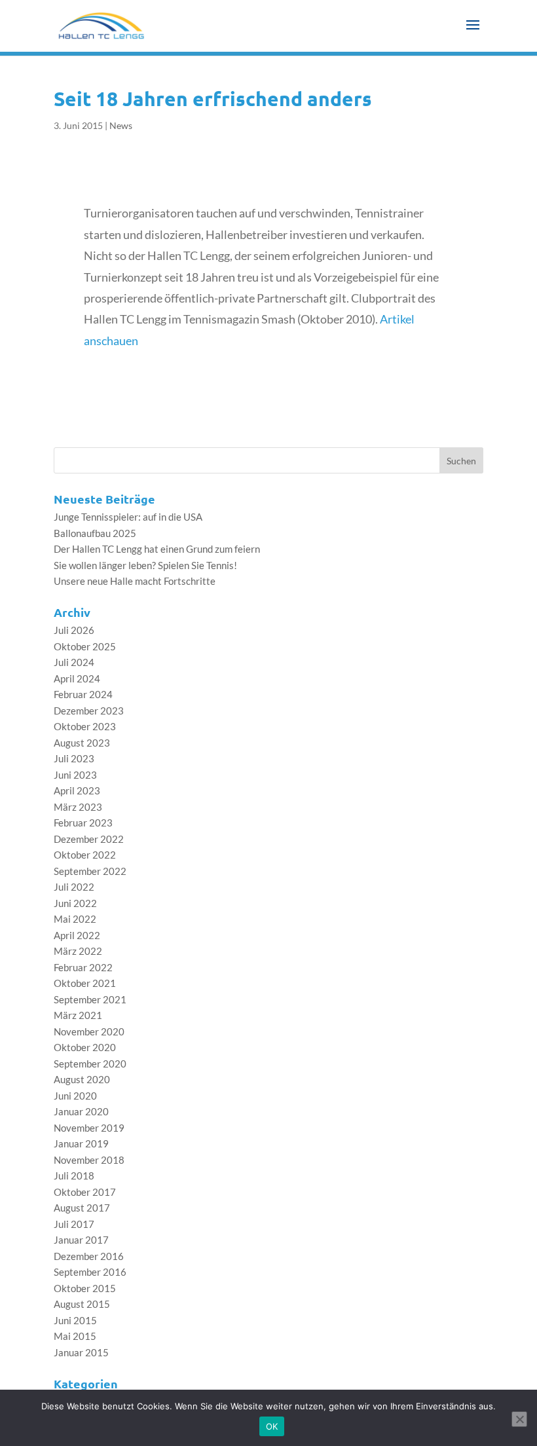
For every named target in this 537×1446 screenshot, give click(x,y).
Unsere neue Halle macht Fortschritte (134, 581)
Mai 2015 (75, 1336)
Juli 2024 (74, 662)
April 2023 (77, 790)
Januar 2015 (81, 1352)
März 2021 (78, 1015)
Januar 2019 (81, 1143)
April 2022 (77, 935)
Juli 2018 (74, 1175)
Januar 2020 (81, 1111)
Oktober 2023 (85, 726)
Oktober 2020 (85, 1047)
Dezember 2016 (89, 1256)
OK (272, 1426)
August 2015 (82, 1304)
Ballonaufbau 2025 (95, 533)
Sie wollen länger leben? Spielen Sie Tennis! (145, 565)
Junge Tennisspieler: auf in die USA (128, 517)
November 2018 (89, 1160)
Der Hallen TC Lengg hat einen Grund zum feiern (157, 549)
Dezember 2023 (89, 710)
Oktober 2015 (85, 1288)
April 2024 (77, 678)
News (120, 125)
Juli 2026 (74, 630)
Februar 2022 (83, 967)
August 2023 (82, 743)
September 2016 (90, 1272)
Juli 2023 (74, 758)
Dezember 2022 (89, 839)
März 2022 (78, 951)
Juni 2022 (75, 903)
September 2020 (90, 1063)
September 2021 (90, 999)
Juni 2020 (75, 1096)
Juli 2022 (74, 887)
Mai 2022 (75, 919)
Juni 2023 (75, 775)
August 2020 (82, 1079)
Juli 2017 (74, 1224)
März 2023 (78, 807)
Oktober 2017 (85, 1192)
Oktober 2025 (85, 646)
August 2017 (82, 1208)
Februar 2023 (83, 822)
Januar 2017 (81, 1240)
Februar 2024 (83, 694)
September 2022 (90, 871)
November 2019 (89, 1128)
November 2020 (89, 1031)
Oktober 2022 (85, 855)
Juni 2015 (75, 1320)
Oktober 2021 (85, 983)
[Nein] (519, 1419)
